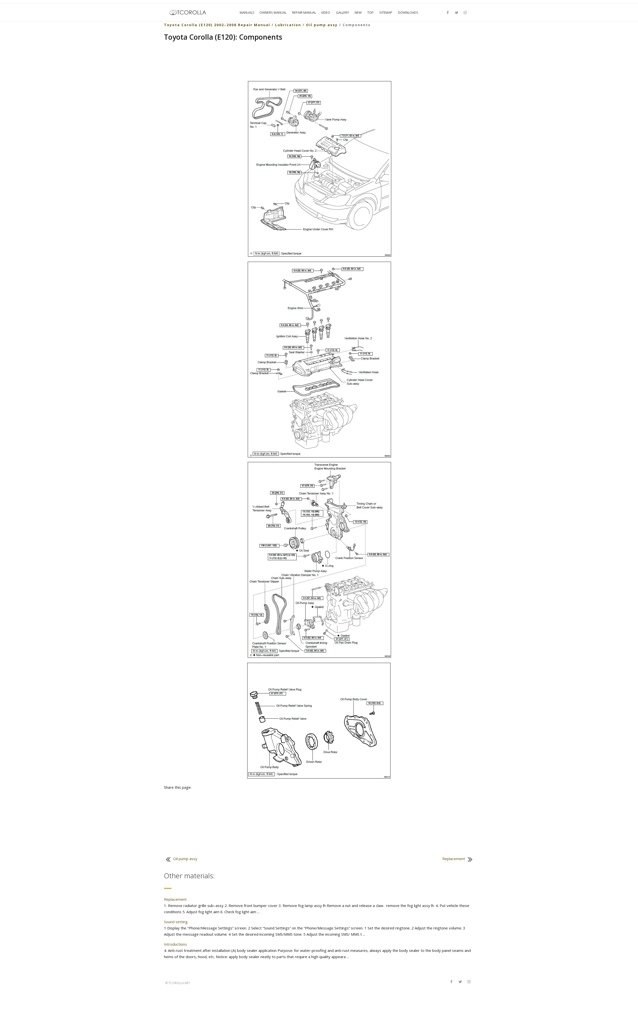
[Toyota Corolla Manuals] (190, 12)
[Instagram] (465, 12)
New (358, 12)
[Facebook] (448, 12)
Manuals (247, 12)
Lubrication (288, 24)
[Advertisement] (319, 62)
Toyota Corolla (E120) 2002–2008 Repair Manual (217, 24)
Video (325, 12)
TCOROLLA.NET (179, 983)
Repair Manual (304, 12)
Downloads (408, 12)
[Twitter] (457, 12)
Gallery (342, 12)
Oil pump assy (322, 24)
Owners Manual (272, 12)
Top (370, 12)
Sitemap (385, 12)
